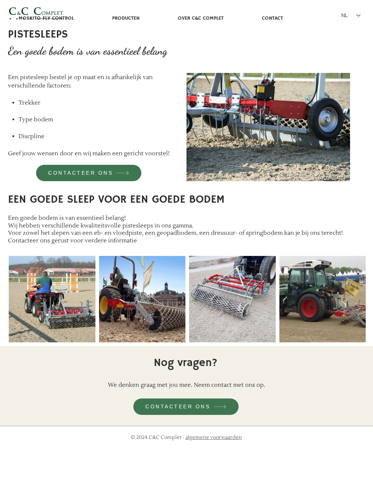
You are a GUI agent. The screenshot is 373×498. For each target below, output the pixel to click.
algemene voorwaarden (213, 437)
